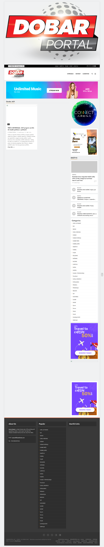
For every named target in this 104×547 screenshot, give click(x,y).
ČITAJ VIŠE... (10, 147)
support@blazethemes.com (18, 437)
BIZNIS (74, 229)
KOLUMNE (79, 188)
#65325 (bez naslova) (63, 539)
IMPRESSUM (70, 74)
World (74, 314)
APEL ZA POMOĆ (77, 223)
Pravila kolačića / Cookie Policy (64, 542)
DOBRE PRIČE (76, 241)
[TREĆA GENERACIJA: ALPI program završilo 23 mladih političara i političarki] (22, 115)
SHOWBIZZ (75, 296)
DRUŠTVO (61, 66)
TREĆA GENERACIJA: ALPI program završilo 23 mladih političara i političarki (21, 129)
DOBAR (56, 66)
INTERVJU (95, 539)
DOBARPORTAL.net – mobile (77, 539)
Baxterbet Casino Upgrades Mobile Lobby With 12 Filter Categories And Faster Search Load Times (83, 178)
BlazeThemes (18, 541)
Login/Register (76, 541)
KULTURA (75, 261)
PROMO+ (75, 285)
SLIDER (74, 299)
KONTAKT (78, 74)
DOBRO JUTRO (76, 244)
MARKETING (86, 74)
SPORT (70, 66)
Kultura (63, 541)
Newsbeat (75, 276)
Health (74, 252)
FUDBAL (75, 250)
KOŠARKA (75, 258)
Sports (74, 305)
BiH (8, 124)
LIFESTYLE (76, 66)
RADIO (74, 542)
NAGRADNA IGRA (93, 541)
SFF (73, 294)
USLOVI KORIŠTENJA (88, 542)
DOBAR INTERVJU (77, 238)
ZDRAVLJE (75, 320)
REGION (75, 291)
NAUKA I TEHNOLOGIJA (78, 273)
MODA (74, 267)
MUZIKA (75, 270)
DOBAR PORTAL (12, 132)
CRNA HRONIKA (77, 232)
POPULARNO (76, 282)
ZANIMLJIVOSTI (76, 317)
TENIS (74, 311)
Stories (74, 308)
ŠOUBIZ (66, 66)
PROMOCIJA (76, 288)
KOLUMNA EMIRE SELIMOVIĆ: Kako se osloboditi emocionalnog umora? (87, 214)
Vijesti (95, 542)
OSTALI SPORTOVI (77, 279)
